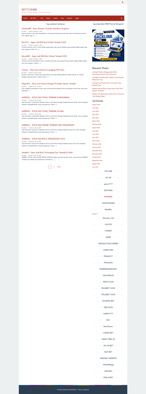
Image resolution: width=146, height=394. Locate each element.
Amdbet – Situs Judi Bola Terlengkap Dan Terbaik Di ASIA (47, 152)
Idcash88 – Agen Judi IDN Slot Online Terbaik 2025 (44, 56)
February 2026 (96, 124)
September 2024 (97, 160)
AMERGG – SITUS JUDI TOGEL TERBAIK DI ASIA (43, 111)
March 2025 (96, 141)
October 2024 (96, 157)
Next (58, 167)
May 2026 (95, 114)
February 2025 (96, 144)
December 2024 (97, 151)
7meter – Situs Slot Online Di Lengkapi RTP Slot (43, 70)
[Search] (121, 18)
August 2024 (96, 164)
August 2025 (96, 128)
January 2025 (96, 147)
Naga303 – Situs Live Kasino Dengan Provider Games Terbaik (49, 83)
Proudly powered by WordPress (67, 390)
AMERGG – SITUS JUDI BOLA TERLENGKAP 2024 (43, 139)
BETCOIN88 (29, 10)
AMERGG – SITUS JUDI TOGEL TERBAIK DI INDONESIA (45, 97)
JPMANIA (108, 196)
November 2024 (97, 154)
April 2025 (95, 137)
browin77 (95, 214)
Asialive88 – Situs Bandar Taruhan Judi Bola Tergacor (45, 28)
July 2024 (95, 167)
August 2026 (96, 105)
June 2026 (95, 111)
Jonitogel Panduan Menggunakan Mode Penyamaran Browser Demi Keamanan (104, 73)
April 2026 (95, 118)
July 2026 (95, 108)
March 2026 (96, 121)
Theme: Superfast (83, 390)
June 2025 (95, 134)
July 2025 (95, 131)
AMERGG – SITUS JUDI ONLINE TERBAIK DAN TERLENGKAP (48, 125)
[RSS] (122, 2)
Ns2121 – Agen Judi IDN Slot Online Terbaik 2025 (44, 42)
